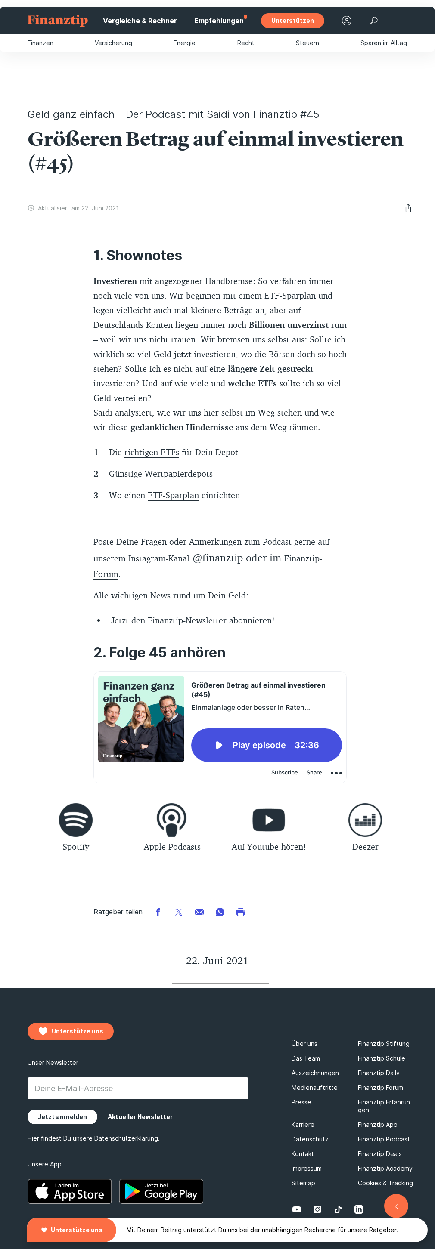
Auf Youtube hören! (269, 846)
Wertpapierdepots (179, 473)
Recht (246, 42)
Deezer (365, 846)
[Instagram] (317, 1209)
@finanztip (218, 557)
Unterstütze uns (76, 1230)
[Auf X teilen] (179, 911)
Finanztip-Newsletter (187, 620)
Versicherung (113, 42)
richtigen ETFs (151, 452)
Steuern (307, 42)
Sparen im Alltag (383, 42)
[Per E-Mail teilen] (199, 911)
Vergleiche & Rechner (140, 20)
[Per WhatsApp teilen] (220, 911)
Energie (185, 42)
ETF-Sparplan (173, 495)
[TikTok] (338, 1209)
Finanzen (40, 42)
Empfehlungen (219, 20)
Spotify (75, 846)
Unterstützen (292, 20)
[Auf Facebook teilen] (158, 911)
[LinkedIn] (359, 1209)
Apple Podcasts (172, 846)
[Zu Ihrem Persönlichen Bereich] (347, 20)
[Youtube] (297, 1209)
